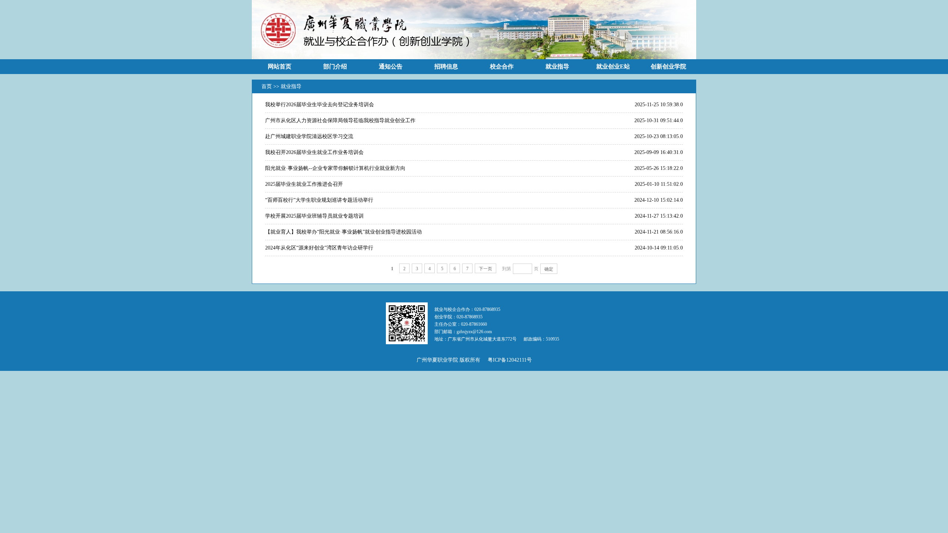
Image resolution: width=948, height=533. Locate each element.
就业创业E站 (613, 66)
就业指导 (557, 66)
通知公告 (391, 66)
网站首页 (279, 66)
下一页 (485, 268)
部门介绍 (335, 66)
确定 (548, 269)
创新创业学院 (668, 66)
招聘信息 (446, 66)
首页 (267, 86)
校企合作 (502, 66)
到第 (506, 268)
